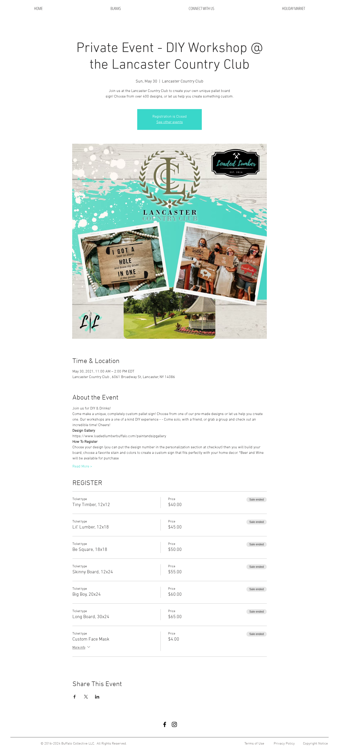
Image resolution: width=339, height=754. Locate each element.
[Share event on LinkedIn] (97, 697)
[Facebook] (164, 724)
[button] (201, 8)
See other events (169, 122)
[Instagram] (174, 724)
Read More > (82, 466)
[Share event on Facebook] (74, 697)
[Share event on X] (86, 697)
